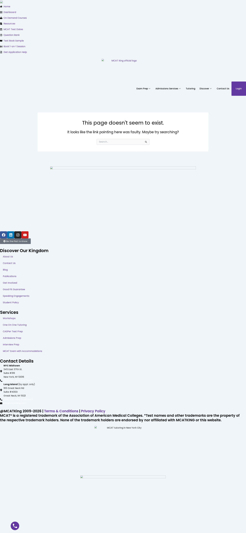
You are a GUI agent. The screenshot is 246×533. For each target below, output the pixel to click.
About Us (8, 256)
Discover (204, 88)
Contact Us (223, 88)
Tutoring (190, 88)
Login (239, 88)
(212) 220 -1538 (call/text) (18, 380)
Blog (5, 269)
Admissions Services (166, 88)
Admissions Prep (12, 338)
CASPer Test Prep (13, 331)
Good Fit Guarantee (14, 289)
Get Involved (10, 282)
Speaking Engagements (16, 296)
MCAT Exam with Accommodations (22, 351)
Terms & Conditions (61, 411)
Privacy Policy (93, 411)
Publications (9, 276)
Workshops (9, 318)
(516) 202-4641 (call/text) (18, 399)
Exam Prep (142, 88)
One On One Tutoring (15, 324)
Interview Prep (11, 344)
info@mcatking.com (15, 403)
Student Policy (11, 302)
